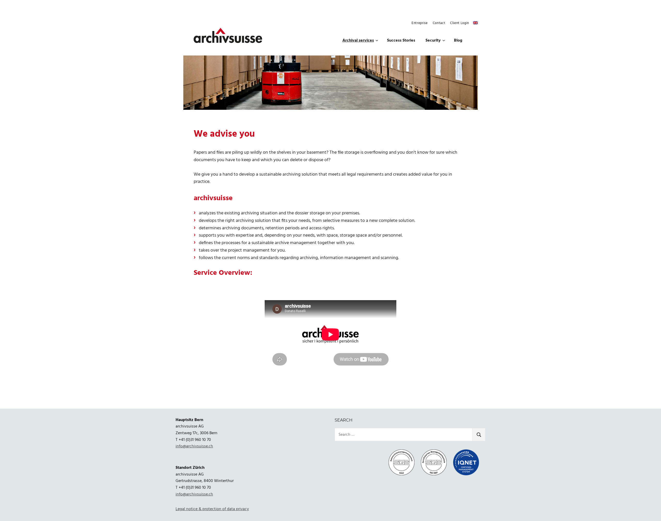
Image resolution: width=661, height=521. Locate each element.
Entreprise (420, 23)
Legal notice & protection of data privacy (212, 509)
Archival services (358, 40)
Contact (439, 23)
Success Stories (401, 40)
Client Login (459, 23)
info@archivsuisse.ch (194, 446)
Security (433, 40)
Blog (458, 40)
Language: (475, 22)
